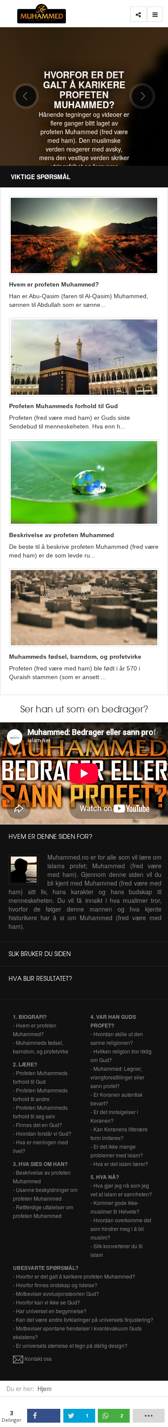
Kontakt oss (37, 1358)
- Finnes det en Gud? (37, 1124)
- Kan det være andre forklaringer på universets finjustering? (83, 1319)
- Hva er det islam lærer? (119, 1163)
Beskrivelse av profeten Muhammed (61, 535)
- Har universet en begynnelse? (50, 1310)
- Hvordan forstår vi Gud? (42, 1133)
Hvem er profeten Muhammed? (54, 284)
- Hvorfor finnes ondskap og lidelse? (55, 1284)
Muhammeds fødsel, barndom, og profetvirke (75, 656)
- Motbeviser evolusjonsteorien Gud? (56, 1293)
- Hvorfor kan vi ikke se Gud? (46, 1302)
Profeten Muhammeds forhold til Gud (63, 406)
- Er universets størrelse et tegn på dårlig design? (70, 1345)
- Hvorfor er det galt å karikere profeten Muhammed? (74, 1276)
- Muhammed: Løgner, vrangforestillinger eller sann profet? (117, 1077)
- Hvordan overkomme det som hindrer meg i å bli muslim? (120, 1228)
